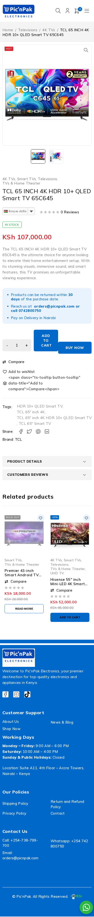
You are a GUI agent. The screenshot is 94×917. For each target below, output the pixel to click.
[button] (86, 50)
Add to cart (46, 340)
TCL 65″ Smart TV (35, 423)
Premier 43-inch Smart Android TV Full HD (22, 575)
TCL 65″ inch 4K (31, 412)
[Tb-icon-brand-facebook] (5, 694)
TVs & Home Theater (21, 183)
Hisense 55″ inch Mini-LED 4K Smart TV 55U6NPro (67, 583)
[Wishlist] (19, 372)
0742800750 (30, 310)
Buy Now (75, 348)
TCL (18, 439)
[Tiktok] (27, 694)
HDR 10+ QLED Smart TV (40, 406)
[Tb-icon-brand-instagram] (16, 694)
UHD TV (57, 573)
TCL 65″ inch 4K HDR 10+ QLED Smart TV (54, 417)
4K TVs (48, 30)
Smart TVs (26, 179)
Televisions (27, 30)
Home (7, 30)
